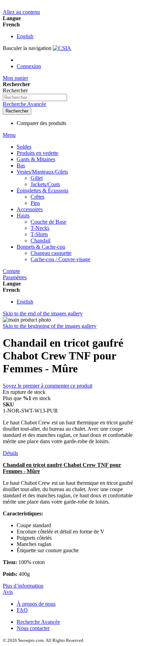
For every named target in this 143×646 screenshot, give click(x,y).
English (25, 36)
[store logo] (62, 48)
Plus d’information (23, 586)
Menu (9, 135)
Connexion (29, 66)
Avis (8, 592)
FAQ (22, 610)
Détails (10, 453)
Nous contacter (33, 628)
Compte (11, 271)
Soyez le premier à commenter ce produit (47, 386)
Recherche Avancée (24, 104)
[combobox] (35, 97)
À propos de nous (36, 604)
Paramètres (15, 277)
